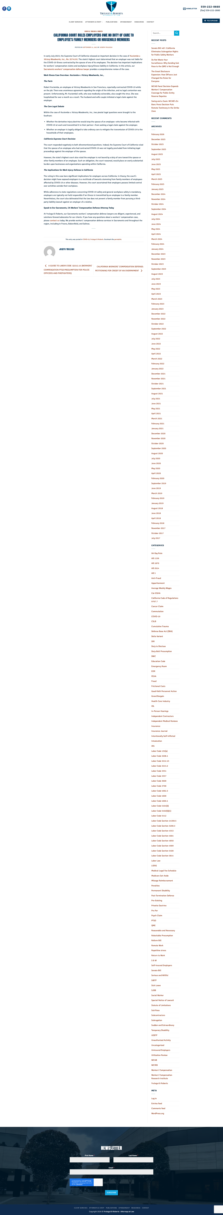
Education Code (158, 661)
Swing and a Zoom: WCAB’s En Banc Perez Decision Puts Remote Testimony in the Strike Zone (165, 106)
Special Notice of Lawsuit (162, 1000)
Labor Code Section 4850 (162, 840)
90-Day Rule (156, 553)
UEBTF (154, 1035)
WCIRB (154, 1065)
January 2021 (157, 428)
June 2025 (156, 164)
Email (111, 1168)
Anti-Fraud (156, 578)
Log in (154, 1098)
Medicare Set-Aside (160, 875)
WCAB (154, 1060)
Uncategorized (157, 1045)
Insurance (155, 726)
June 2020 (156, 463)
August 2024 (157, 214)
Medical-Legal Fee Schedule (163, 870)
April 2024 (156, 234)
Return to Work (158, 955)
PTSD (153, 920)
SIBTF (154, 980)
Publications (111, 22)
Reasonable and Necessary (163, 930)
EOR (153, 671)
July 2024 (155, 219)
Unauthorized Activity (161, 1040)
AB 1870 (155, 563)
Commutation (157, 611)
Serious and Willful (159, 975)
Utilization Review (159, 1055)
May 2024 (155, 229)
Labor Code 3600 (158, 781)
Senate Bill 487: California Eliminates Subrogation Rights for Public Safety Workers (164, 51)
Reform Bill (156, 940)
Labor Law (155, 860)
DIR (153, 641)
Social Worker (157, 995)
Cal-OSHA (155, 593)
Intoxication (156, 741)
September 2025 (158, 149)
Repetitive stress (158, 950)
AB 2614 (155, 568)
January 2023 (157, 309)
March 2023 (156, 299)
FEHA (153, 676)
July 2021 (155, 398)
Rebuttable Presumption (162, 935)
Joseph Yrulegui (106, 47)
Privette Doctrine (158, 905)
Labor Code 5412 (158, 816)
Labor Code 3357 (158, 776)
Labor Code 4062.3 (159, 791)
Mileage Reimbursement (162, 880)
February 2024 (157, 244)
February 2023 (157, 304)
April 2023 (156, 294)
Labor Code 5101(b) (160, 806)
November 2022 (158, 319)
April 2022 (156, 353)
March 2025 (156, 179)
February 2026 (157, 134)
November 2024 (158, 199)
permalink (117, 239)
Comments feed (158, 1108)
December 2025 (158, 139)
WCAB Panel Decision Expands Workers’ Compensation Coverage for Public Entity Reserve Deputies (164, 91)
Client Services (75, 22)
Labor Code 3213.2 (159, 766)
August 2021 (157, 393)
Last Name (133, 1155)
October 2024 (157, 204)
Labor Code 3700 (158, 786)
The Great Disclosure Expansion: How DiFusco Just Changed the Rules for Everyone (164, 76)
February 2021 (157, 423)
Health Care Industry (160, 701)
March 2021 (156, 418)
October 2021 (157, 383)
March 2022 (156, 358)
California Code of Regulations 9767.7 (164, 600)
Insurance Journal (159, 731)
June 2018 (156, 513)
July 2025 (155, 159)
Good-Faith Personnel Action (164, 691)
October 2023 (157, 264)
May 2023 (155, 289)
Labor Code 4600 (158, 796)
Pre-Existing (156, 900)
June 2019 (156, 488)
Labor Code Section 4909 (162, 845)
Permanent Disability (160, 890)
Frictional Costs (158, 686)
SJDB (153, 990)
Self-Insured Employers (161, 965)
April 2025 (156, 174)
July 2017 (155, 538)
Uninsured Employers (160, 1050)
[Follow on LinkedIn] (9, 8)
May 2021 (155, 408)
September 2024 (158, 209)
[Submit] (176, 33)
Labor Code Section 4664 (162, 836)
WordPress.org (157, 1113)
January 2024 (157, 249)
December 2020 (158, 433)
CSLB (153, 621)
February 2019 (157, 498)
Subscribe (111, 1192)
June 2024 (156, 224)
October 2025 (157, 144)
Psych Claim (156, 915)
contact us (54, 220)
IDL (152, 706)
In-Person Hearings (159, 711)
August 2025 (157, 154)
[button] (190, 8)
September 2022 (158, 328)
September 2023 (158, 269)
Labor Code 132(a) (159, 751)
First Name (90, 1155)
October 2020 (157, 443)
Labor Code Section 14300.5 (163, 821)
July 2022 (155, 338)
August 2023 (157, 274)
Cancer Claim (157, 606)
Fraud (153, 681)
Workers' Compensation (161, 1070)
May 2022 (155, 349)
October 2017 (157, 533)
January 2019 (157, 503)
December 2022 (158, 314)
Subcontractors (158, 1015)
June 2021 (156, 403)
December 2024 (158, 194)
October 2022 (157, 324)
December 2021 (158, 373)
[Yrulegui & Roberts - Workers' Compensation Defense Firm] (111, 8)
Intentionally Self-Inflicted (163, 736)
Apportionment (158, 583)
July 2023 (155, 279)
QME (153, 925)
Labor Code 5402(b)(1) (161, 811)
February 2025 (157, 184)
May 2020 (155, 468)
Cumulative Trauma (160, 626)
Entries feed (156, 1103)
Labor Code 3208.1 (159, 756)
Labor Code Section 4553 (162, 831)
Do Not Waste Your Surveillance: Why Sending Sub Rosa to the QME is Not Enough (165, 63)
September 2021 (158, 388)
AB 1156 (155, 558)
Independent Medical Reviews (164, 721)
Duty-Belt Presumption (161, 651)
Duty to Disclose (158, 646)
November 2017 (158, 528)
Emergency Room (159, 666)
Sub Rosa (155, 1010)
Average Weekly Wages (161, 588)
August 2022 (157, 334)
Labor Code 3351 (158, 771)
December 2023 (158, 254)
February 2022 (157, 363)
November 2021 (158, 378)
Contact (150, 22)
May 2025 (155, 169)
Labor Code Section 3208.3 (163, 826)
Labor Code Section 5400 (162, 851)
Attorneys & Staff (93, 22)
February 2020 (157, 478)
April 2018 (156, 518)
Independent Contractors (162, 716)
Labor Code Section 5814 (162, 855)
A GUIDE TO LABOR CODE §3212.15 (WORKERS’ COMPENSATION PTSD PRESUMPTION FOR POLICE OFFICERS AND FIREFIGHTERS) (68, 269)
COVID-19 (87, 31)
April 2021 (156, 413)
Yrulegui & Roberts (97, 31)
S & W (154, 960)
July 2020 (155, 458)
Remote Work (157, 945)
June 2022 (156, 343)
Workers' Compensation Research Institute (161, 1077)
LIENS (154, 865)
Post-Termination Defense (162, 895)
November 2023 (158, 259)
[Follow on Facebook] (4, 8)
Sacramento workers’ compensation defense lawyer (66, 69)
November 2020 (158, 438)
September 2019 (158, 483)
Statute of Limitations (161, 1005)
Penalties (155, 885)
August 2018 (157, 508)
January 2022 (157, 368)
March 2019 (156, 493)
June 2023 (156, 284)
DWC (153, 656)
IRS (152, 746)
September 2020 (158, 448)
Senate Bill (156, 970)
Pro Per (154, 910)
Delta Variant (157, 636)
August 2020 (157, 453)
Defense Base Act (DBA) (162, 631)
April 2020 (156, 473)
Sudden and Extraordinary (162, 1025)
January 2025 (157, 189)
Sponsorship (126, 22)
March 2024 (156, 239)
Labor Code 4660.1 (159, 801)
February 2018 (157, 523)
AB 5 (153, 573)
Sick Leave (156, 985)
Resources (139, 22)
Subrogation (156, 1020)
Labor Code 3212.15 (160, 761)
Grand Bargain (157, 696)
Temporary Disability (160, 1030)
